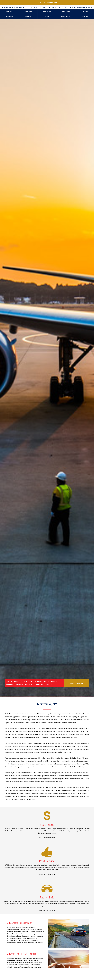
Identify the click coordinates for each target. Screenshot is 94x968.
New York (9, 11)
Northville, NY (20, 7)
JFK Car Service (8, 7)
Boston (47, 16)
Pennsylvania (66, 11)
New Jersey (47, 11)
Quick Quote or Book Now (47, 3)
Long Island (84, 11)
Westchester (9, 16)
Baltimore (85, 16)
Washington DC (65, 16)
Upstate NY (28, 16)
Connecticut (28, 11)
